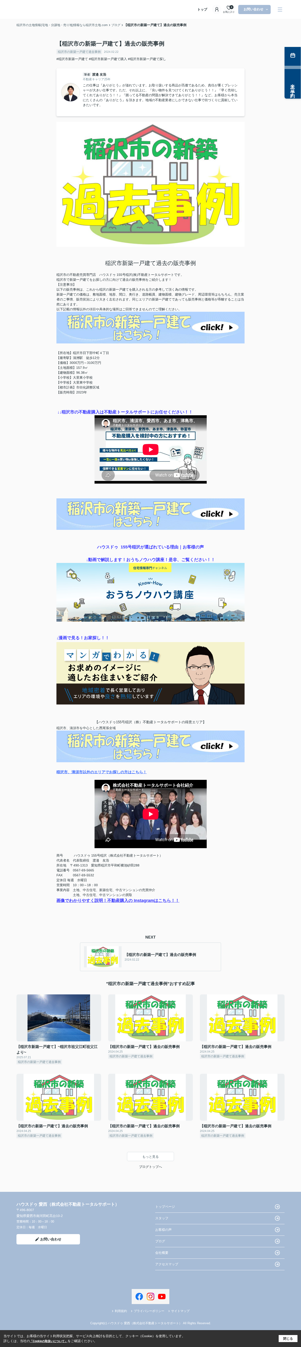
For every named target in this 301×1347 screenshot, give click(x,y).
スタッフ (161, 1218)
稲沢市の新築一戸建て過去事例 (79, 52)
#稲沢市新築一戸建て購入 (108, 59)
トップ (202, 9)
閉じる (288, 1338)
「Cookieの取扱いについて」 (48, 1341)
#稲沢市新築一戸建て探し (147, 59)
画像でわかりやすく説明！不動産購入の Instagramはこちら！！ (117, 900)
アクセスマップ (166, 1264)
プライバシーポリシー (149, 1311)
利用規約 (121, 1311)
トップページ (165, 1206)
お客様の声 (163, 1230)
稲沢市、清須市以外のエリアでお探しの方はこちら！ (101, 772)
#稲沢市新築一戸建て (72, 59)
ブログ (160, 1241)
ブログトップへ (150, 1167)
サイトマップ (180, 1311)
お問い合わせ (253, 9)
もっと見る (150, 1156)
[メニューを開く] (280, 9)
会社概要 (161, 1253)
